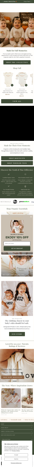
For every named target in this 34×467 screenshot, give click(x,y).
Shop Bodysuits (17, 158)
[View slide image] (17, 365)
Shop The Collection (17, 62)
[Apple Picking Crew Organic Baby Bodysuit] (8, 79)
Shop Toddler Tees (17, 163)
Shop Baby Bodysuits (12, 377)
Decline (16, 459)
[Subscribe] (32, 439)
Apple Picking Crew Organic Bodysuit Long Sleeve (21, 92)
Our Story (17, 334)
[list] (17, 185)
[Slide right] (31, 1)
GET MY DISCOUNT (17, 248)
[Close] (31, 217)
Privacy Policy (16, 450)
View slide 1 (15, 380)
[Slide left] (2, 1)
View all (17, 101)
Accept (16, 454)
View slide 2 (19, 380)
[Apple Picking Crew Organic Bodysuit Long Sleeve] (22, 79)
